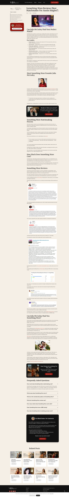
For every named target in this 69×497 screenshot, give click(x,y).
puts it (47, 136)
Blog (30, 13)
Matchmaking (34, 13)
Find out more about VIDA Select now (36, 361)
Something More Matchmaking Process (16, 16)
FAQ (44, 2)
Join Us (27, 489)
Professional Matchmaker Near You (48, 488)
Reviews (39, 2)
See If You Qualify (55, 2)
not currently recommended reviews (43, 265)
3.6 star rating (39, 177)
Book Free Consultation (17, 28)
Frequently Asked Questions (14, 21)
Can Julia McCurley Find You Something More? (16, 20)
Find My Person (42, 438)
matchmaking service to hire (39, 328)
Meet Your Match (49, 374)
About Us (27, 488)
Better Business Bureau (50, 311)
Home (27, 13)
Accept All (38, 495)
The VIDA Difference (28, 2)
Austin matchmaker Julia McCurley (50, 88)
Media (35, 2)
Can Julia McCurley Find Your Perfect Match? (16, 14)
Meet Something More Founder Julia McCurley (16, 15)
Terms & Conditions (46, 489)
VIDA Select (29, 336)
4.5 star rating (42, 268)
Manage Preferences (32, 495)
